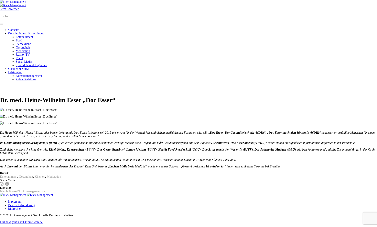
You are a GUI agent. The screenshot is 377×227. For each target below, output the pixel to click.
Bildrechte (14, 208)
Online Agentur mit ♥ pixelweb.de (21, 222)
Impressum (14, 201)
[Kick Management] (13, 3)
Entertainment (8, 176)
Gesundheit (26, 176)
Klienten (40, 176)
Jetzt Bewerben (9, 9)
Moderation (54, 176)
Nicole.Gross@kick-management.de (22, 191)
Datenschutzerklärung (21, 205)
